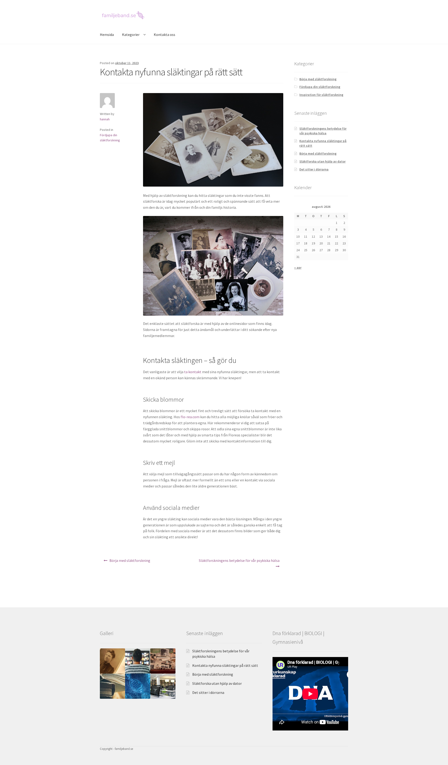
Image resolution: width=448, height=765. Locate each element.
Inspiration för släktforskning (321, 95)
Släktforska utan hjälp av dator (322, 161)
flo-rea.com (190, 416)
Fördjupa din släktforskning (319, 87)
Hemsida (107, 34)
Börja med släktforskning (129, 560)
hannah (105, 119)
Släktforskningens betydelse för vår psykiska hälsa (239, 560)
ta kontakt (192, 371)
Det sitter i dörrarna (314, 169)
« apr (297, 267)
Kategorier (131, 34)
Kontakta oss (164, 34)
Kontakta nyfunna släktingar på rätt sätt (225, 665)
